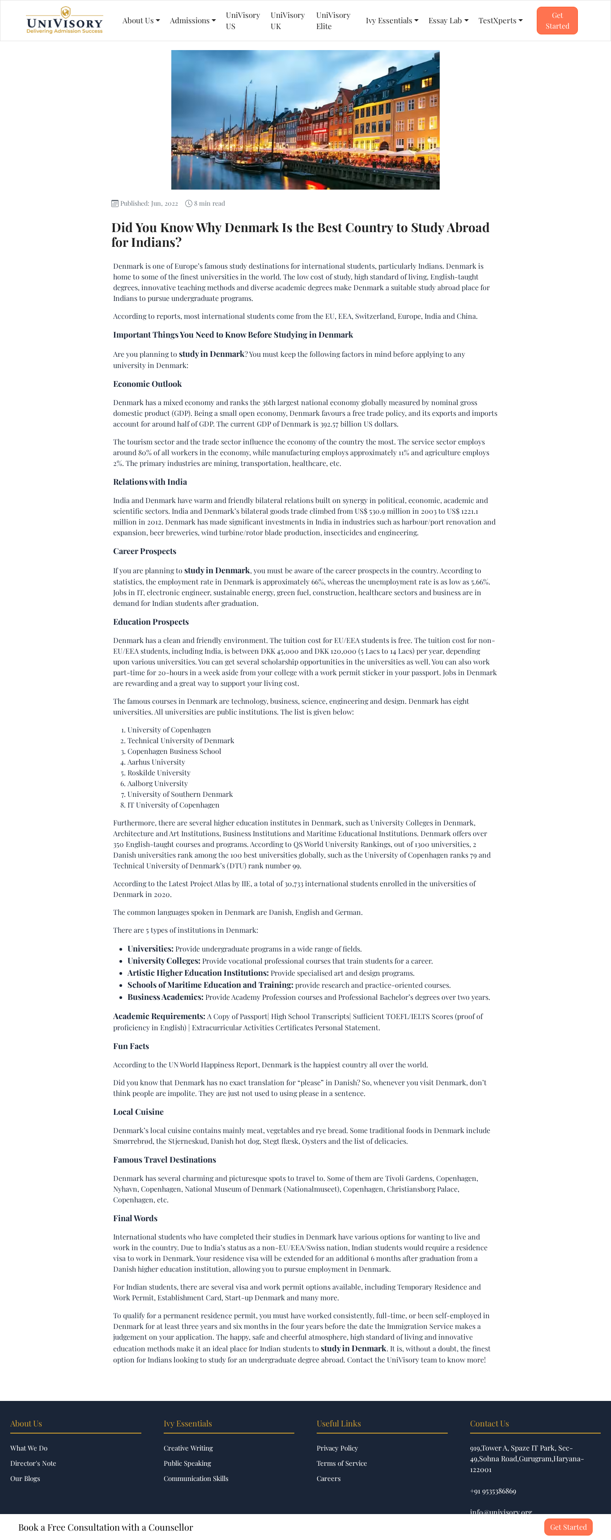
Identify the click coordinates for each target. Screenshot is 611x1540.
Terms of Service (342, 1463)
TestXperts (498, 20)
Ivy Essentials (389, 20)
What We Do (28, 1447)
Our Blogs (25, 1478)
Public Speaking (187, 1463)
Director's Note (33, 1463)
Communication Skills (196, 1478)
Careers (329, 1478)
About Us (138, 20)
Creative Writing (188, 1447)
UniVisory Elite (333, 20)
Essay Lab (445, 20)
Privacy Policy (337, 1447)
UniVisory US (243, 20)
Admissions (190, 20)
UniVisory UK (288, 20)
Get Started (557, 20)
